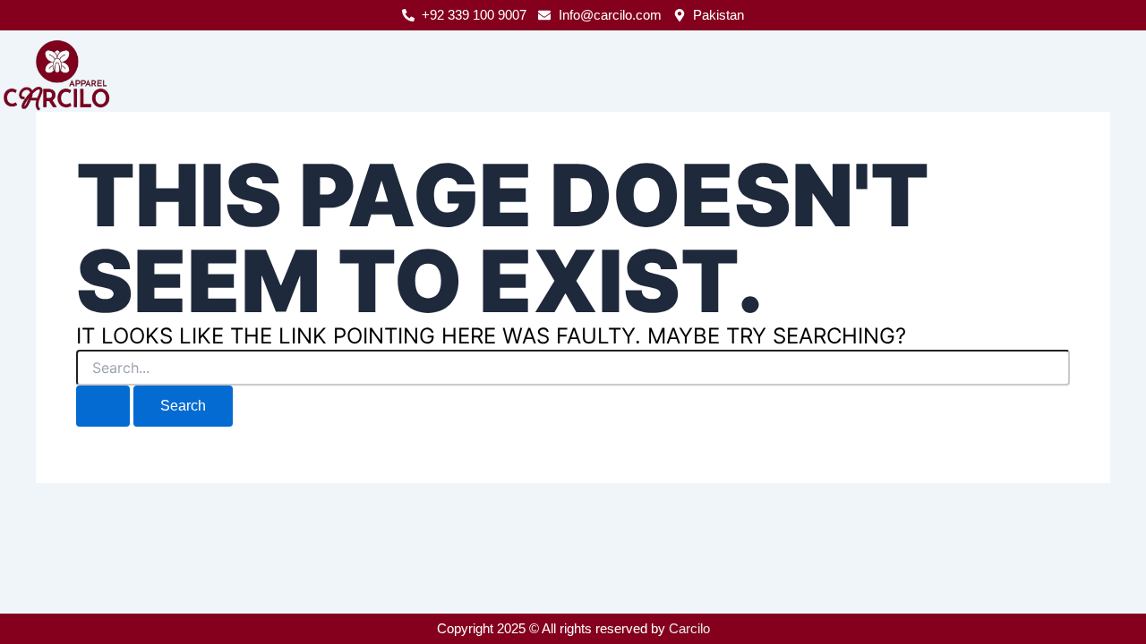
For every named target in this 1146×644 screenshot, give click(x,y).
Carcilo (689, 628)
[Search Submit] (103, 406)
